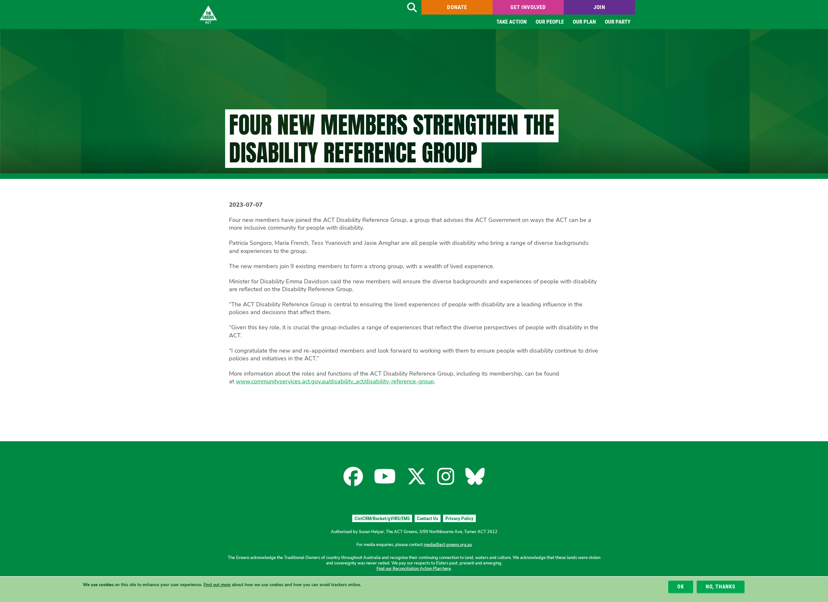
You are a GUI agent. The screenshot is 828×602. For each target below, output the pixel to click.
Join (599, 7)
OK (680, 587)
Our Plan (584, 21)
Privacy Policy (459, 518)
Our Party (617, 21)
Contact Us (427, 518)
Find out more (217, 585)
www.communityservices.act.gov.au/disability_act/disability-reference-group (335, 381)
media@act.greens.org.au (448, 545)
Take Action (511, 21)
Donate (457, 7)
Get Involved (528, 7)
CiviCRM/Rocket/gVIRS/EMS (382, 518)
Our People (550, 21)
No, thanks (720, 587)
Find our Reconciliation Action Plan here (413, 569)
